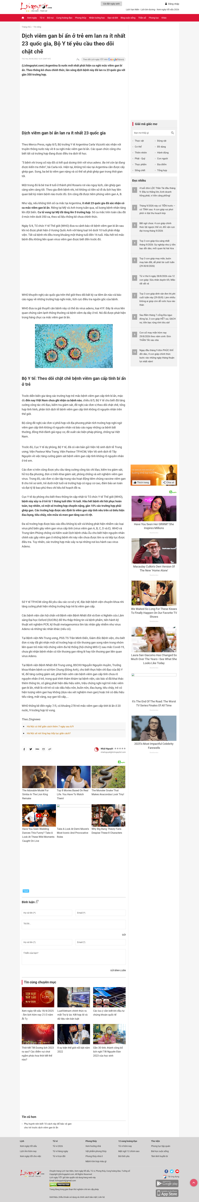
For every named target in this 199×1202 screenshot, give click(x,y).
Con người (162, 158)
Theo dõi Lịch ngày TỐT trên (95, 59)
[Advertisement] (67, 97)
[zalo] (37, 750)
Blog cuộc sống (128, 18)
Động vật (161, 140)
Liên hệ (101, 1197)
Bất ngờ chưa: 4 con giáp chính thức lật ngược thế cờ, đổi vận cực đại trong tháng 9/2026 (157, 227)
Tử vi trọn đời (59, 1156)
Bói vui (50, 18)
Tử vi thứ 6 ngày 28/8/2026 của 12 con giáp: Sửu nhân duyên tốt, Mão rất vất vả (157, 280)
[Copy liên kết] (49, 750)
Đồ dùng (161, 146)
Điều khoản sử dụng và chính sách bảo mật (78, 1197)
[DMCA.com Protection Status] (59, 1186)
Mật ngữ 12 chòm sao (128, 1151)
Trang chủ (26, 27)
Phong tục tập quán (160, 1146)
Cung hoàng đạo (64, 18)
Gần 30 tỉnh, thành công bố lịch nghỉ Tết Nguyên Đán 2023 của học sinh (108, 1051)
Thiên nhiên (141, 152)
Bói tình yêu (124, 1156)
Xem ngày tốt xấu (28, 1146)
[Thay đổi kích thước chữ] (77, 59)
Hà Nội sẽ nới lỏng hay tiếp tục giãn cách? (49, 733)
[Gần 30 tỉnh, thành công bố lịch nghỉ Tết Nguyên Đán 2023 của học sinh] (109, 1034)
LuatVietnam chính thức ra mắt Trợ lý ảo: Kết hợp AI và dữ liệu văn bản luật (72, 1014)
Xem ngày (32, 18)
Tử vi (42, 18)
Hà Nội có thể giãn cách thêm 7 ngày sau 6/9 (50, 726)
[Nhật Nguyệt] (96, 749)
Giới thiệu (53, 1197)
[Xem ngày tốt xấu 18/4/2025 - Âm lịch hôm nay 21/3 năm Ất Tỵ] (38, 997)
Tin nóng (37, 27)
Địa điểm (162, 164)
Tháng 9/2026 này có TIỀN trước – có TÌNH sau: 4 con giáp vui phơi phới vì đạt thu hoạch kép (157, 209)
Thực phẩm (140, 164)
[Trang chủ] (23, 17)
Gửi (124, 935)
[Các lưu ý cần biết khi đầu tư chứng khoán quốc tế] (109, 997)
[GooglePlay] (167, 1186)
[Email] (43, 750)
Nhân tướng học (97, 18)
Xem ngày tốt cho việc (30, 1156)
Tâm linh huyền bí (159, 1156)
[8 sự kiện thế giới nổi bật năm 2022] (73, 1034)
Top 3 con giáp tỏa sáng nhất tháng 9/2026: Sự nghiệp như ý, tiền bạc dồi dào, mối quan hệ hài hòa (157, 245)
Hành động (163, 152)
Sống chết (140, 170)
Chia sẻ (170, 482)
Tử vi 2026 (58, 1146)
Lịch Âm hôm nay (28, 1151)
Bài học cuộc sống (160, 1151)
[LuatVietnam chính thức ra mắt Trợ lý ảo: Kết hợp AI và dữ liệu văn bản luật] (73, 997)
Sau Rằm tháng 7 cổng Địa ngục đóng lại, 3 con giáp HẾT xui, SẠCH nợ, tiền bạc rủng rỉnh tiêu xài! (157, 319)
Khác (164, 18)
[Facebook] (165, 1172)
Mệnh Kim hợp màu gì (96, 1161)
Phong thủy (80, 18)
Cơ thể (138, 146)
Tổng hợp (162, 170)
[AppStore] (167, 1196)
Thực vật (139, 140)
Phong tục (154, 18)
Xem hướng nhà (93, 1146)
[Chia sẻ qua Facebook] (24, 750)
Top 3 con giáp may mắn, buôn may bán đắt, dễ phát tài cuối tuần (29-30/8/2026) (156, 262)
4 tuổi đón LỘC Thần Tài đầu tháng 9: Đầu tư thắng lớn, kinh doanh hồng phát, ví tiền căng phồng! (157, 192)
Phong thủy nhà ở (94, 1156)
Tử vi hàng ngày (60, 1151)
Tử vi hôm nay (125, 1146)
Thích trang (143, 482)
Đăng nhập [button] (173, 3)
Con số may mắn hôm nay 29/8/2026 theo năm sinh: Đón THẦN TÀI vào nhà (155, 336)
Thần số (142, 18)
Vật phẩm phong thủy (96, 1151)
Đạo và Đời (113, 18)
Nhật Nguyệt (107, 748)
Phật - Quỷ (140, 158)
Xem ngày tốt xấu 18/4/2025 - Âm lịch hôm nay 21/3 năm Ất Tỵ (38, 1014)
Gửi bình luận (118, 970)
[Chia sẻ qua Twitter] (30, 750)
